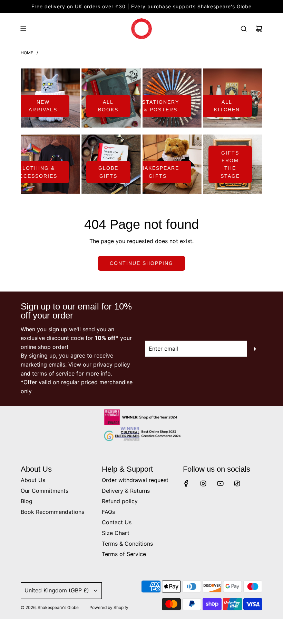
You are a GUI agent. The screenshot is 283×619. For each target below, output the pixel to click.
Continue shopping (141, 263)
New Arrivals (43, 105)
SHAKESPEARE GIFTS (158, 171)
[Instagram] (203, 483)
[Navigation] (23, 28)
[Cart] (258, 28)
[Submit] (254, 349)
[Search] (243, 28)
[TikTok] (237, 483)
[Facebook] (186, 483)
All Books (108, 105)
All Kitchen (227, 105)
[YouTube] (220, 483)
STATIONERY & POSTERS (160, 105)
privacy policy (111, 364)
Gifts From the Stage (230, 164)
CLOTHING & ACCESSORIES (36, 171)
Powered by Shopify (108, 607)
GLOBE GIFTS (108, 171)
